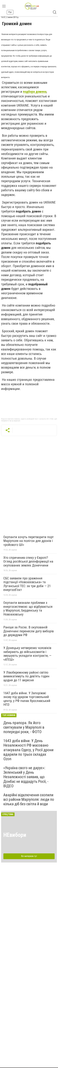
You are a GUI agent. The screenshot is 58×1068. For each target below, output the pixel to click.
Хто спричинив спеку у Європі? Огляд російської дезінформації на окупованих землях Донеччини (28, 561)
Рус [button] (10, 12)
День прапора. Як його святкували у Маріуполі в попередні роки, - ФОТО (23, 727)
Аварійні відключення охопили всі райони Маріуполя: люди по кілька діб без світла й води (28, 799)
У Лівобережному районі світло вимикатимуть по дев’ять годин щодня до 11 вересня (26, 676)
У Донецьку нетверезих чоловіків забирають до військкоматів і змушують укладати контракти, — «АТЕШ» (27, 654)
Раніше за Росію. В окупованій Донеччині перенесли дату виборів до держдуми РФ (28, 631)
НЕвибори (14, 835)
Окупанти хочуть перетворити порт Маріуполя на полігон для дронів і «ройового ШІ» (28, 541)
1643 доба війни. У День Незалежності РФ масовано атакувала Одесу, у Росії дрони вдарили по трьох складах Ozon (28, 749)
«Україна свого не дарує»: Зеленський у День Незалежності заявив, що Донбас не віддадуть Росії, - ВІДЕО (25, 777)
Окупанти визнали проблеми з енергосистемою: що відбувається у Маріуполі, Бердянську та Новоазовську (28, 608)
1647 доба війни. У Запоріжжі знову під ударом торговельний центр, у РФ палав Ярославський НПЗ (26, 699)
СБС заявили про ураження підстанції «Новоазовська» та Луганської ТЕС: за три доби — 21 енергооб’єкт (27, 584)
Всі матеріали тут (29, 856)
